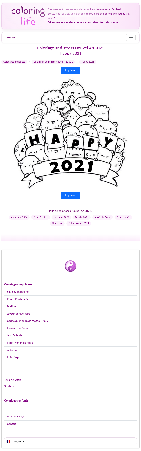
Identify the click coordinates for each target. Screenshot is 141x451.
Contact (11, 424)
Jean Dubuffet (15, 335)
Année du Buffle (19, 217)
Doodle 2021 (82, 217)
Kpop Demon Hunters (20, 342)
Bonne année (123, 217)
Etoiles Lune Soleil (17, 328)
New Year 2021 (61, 217)
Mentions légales (17, 416)
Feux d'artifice (40, 217)
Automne (12, 350)
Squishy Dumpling (18, 291)
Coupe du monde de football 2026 (27, 321)
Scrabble (9, 386)
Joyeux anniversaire (18, 313)
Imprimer (70, 70)
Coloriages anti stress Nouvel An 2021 (53, 62)
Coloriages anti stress (14, 62)
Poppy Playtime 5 (17, 299)
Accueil (12, 37)
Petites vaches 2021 (78, 223)
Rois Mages (14, 357)
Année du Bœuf (102, 217)
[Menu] (131, 37)
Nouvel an (57, 223)
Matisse (11, 306)
